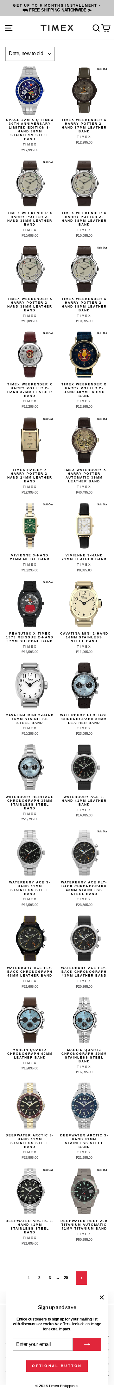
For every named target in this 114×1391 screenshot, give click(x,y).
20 (66, 1278)
